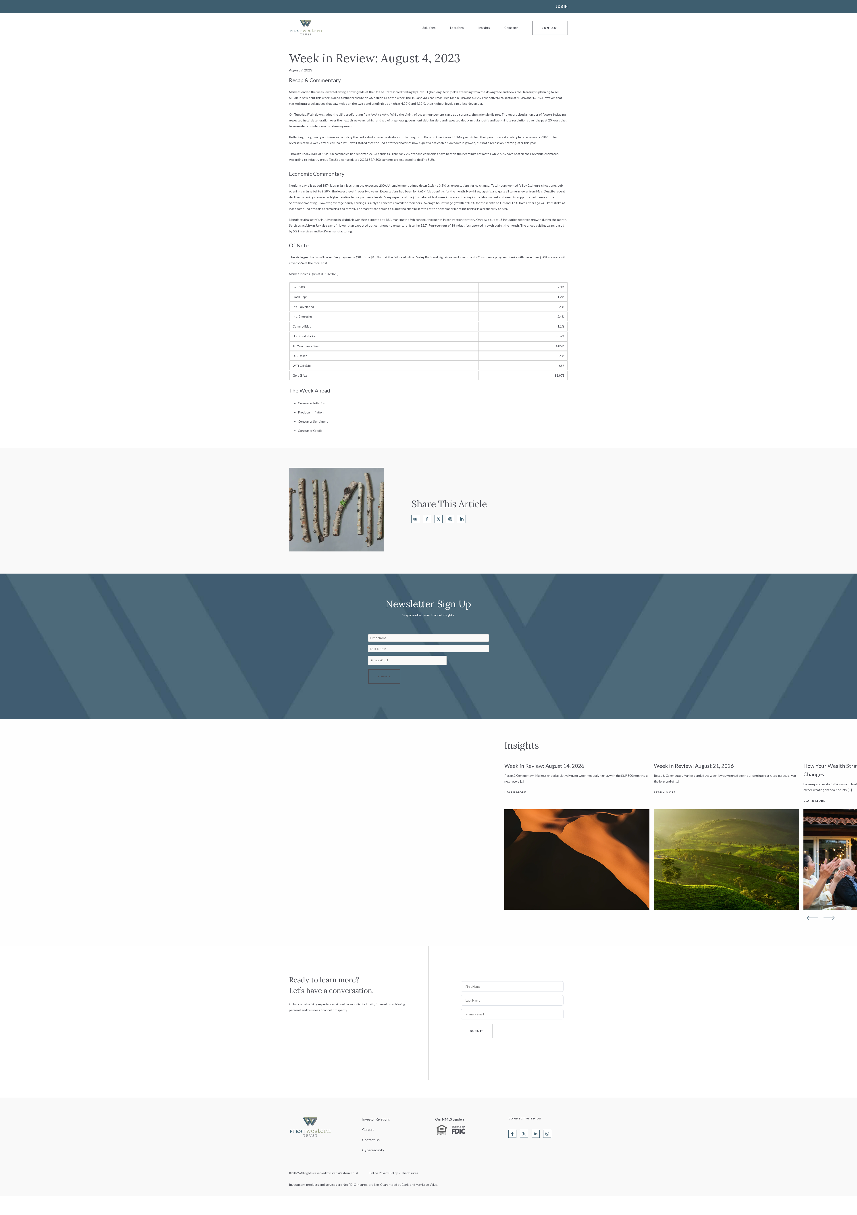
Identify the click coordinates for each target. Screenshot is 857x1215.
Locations (457, 27)
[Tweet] (439, 519)
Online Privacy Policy (383, 1173)
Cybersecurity (373, 1150)
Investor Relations (376, 1119)
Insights (484, 27)
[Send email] (415, 519)
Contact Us (371, 1140)
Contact (550, 27)
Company (511, 27)
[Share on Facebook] (427, 519)
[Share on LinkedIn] (462, 519)
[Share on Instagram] (450, 519)
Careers (368, 1129)
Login (562, 6)
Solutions (429, 27)
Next (829, 917)
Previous (812, 917)
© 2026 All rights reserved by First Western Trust (323, 1173)
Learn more (515, 792)
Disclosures (410, 1173)
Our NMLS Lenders (450, 1119)
